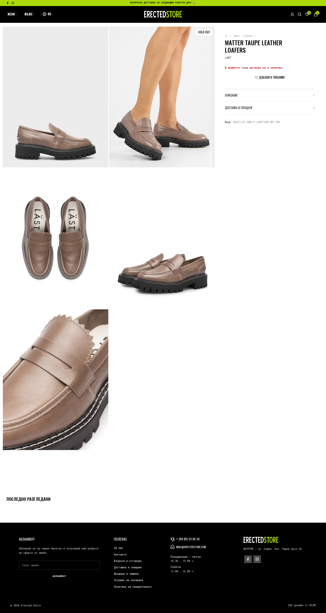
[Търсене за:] (299, 14)
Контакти (120, 554)
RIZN (313, 605)
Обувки (249, 35)
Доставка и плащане (128, 567)
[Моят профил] (292, 14)
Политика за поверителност (133, 586)
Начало (229, 34)
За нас (118, 548)
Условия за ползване (128, 580)
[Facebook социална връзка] (8, 3)
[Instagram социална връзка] (13, 3)
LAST (228, 57)
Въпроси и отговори (127, 561)
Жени (237, 35)
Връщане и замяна (126, 573)
